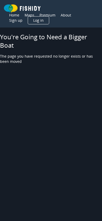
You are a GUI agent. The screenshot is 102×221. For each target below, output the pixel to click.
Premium (47, 15)
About (66, 15)
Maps (29, 15)
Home (14, 15)
